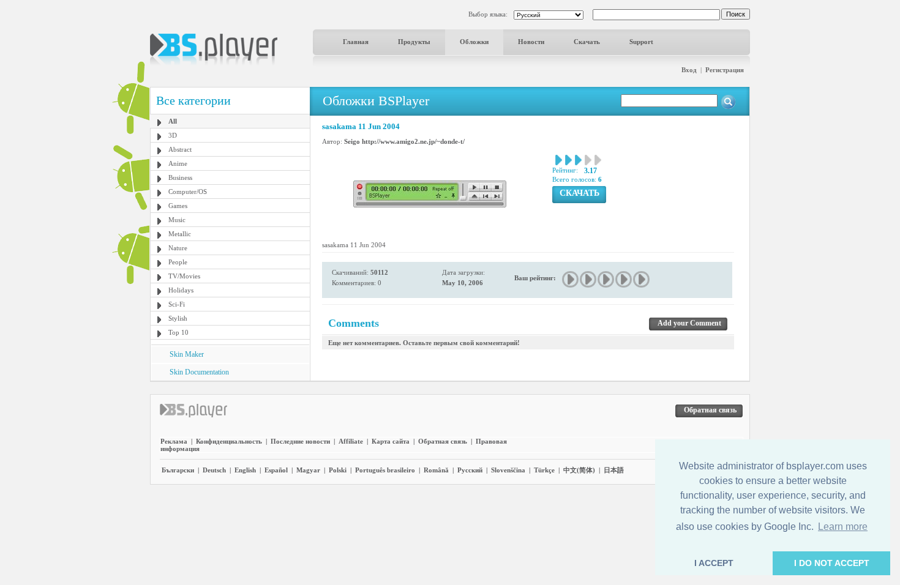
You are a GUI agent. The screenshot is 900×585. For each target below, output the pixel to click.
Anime (177, 163)
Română (436, 470)
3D (172, 135)
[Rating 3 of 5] (606, 279)
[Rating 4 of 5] (624, 279)
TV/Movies (184, 276)
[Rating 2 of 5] (589, 279)
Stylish (177, 318)
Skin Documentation (199, 372)
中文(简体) (579, 470)
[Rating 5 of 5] (642, 279)
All (172, 121)
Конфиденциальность (229, 441)
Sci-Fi (176, 304)
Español (276, 470)
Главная (356, 41)
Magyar (308, 470)
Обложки (474, 41)
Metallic (179, 233)
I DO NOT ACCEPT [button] (831, 563)
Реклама (173, 441)
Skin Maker (187, 354)
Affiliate (351, 441)
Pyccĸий (469, 470)
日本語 (614, 470)
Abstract (180, 149)
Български (178, 470)
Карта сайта (391, 441)
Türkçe (544, 470)
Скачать (587, 41)
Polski (338, 470)
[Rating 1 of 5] (571, 279)
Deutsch (214, 470)
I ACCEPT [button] (713, 563)
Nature (177, 248)
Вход (689, 69)
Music (177, 219)
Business (180, 177)
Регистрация (724, 69)
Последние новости (300, 441)
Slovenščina (508, 470)
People (177, 262)
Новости (531, 41)
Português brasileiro (385, 470)
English (245, 470)
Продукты (414, 41)
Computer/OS (187, 191)
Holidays (180, 290)
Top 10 (178, 332)
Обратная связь (442, 441)
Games (177, 205)
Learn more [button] (843, 526)
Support (641, 41)
